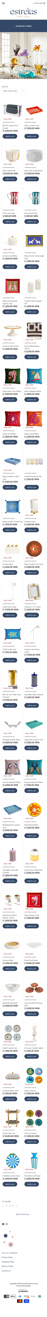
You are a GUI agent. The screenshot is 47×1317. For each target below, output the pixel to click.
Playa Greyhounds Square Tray (10, 301)
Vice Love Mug (9, 211)
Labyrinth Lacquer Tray (33, 738)
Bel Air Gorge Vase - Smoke (11, 125)
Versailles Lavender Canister (10, 870)
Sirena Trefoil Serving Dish (33, 1002)
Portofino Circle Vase (11, 1174)
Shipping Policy (8, 1261)
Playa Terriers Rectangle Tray (34, 255)
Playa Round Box (31, 823)
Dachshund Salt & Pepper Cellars (10, 915)
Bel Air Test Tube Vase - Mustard (12, 694)
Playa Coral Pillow (31, 432)
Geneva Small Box (10, 254)
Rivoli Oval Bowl (30, 958)
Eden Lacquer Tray (31, 124)
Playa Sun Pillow (9, 432)
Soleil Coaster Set (10, 1046)
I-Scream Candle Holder (33, 1046)
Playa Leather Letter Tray (11, 476)
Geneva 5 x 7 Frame (32, 605)
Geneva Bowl (8, 958)
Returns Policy (7, 1266)
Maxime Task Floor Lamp (32, 649)
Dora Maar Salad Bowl (33, 169)
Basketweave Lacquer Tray (11, 824)
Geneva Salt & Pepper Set (33, 301)
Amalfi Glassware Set (33, 475)
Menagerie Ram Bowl (11, 738)
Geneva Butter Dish (10, 1089)
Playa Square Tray (31, 913)
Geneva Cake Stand (10, 344)
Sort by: (5, 86)
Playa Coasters (30, 1089)
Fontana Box (8, 562)
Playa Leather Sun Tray (33, 562)
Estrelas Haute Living (30, 1283)
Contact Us (6, 1270)
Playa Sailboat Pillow (32, 389)
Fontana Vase (30, 520)
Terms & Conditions (10, 1253)
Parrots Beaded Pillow (12, 780)
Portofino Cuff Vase (32, 1174)
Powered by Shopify (23, 1286)
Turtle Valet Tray (9, 647)
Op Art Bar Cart (9, 1131)
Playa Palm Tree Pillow (12, 389)
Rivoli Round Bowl (10, 1001)
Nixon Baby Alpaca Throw (31, 346)
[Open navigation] (3, 3)
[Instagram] (7, 1223)
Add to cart (9, 136)
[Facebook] (3, 1223)
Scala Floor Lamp (9, 605)
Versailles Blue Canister (33, 693)
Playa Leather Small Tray (12, 520)
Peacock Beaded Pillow (33, 780)
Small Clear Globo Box (33, 868)
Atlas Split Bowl (9, 169)
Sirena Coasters (30, 1131)
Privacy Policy (7, 1257)
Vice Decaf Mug (30, 211)
